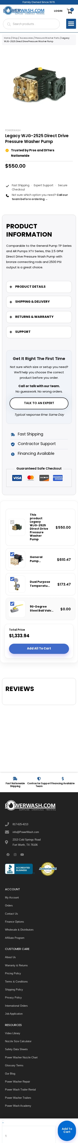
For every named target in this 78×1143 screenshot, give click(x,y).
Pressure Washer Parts (47, 38)
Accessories (26, 38)
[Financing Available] (63, 778)
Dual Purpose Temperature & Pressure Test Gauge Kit (40, 584)
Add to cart (67, 1131)
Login (58, 11)
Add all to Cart (39, 648)
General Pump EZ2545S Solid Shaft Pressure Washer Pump (40, 559)
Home (7, 38)
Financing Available (63, 784)
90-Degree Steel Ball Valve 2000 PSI (41, 609)
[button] (71, 24)
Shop (15, 38)
